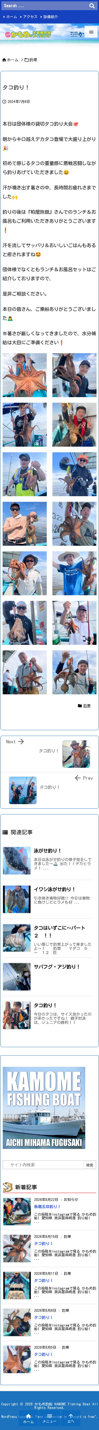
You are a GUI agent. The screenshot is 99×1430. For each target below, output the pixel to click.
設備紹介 (50, 17)
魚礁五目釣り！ (47, 1207)
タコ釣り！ (45, 1005)
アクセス (30, 17)
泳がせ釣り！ (48, 850)
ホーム (11, 17)
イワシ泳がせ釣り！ (55, 889)
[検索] (92, 5)
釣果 (33, 60)
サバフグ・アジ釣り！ (57, 966)
